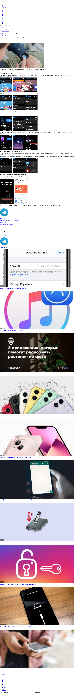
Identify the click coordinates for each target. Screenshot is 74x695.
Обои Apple (4, 675)
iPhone (1, 624)
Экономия (3, 677)
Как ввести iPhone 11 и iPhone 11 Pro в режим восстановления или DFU (15, 626)
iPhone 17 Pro (4, 29)
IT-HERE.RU (1, 33)
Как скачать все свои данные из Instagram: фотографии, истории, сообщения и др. (18, 584)
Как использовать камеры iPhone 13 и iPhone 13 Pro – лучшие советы (15, 457)
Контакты (3, 688)
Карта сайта (4, 690)
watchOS (4, 227)
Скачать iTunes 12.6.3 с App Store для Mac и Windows (11, 330)
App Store (5, 33)
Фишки (3, 6)
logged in (5, 235)
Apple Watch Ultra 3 (5, 31)
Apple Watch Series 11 (5, 30)
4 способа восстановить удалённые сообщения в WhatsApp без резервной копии (17, 499)
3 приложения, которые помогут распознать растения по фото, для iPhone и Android (18, 372)
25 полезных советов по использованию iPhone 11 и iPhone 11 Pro (14, 415)
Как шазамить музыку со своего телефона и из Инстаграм (13, 668)
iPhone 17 (3, 28)
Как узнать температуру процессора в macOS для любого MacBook (15, 542)
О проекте (4, 687)
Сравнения (4, 7)
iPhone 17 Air (4, 27)
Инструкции (4, 5)
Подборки (2, 370)
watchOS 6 (7, 41)
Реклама (3, 689)
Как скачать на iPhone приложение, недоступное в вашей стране (14, 288)
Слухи (3, 4)
